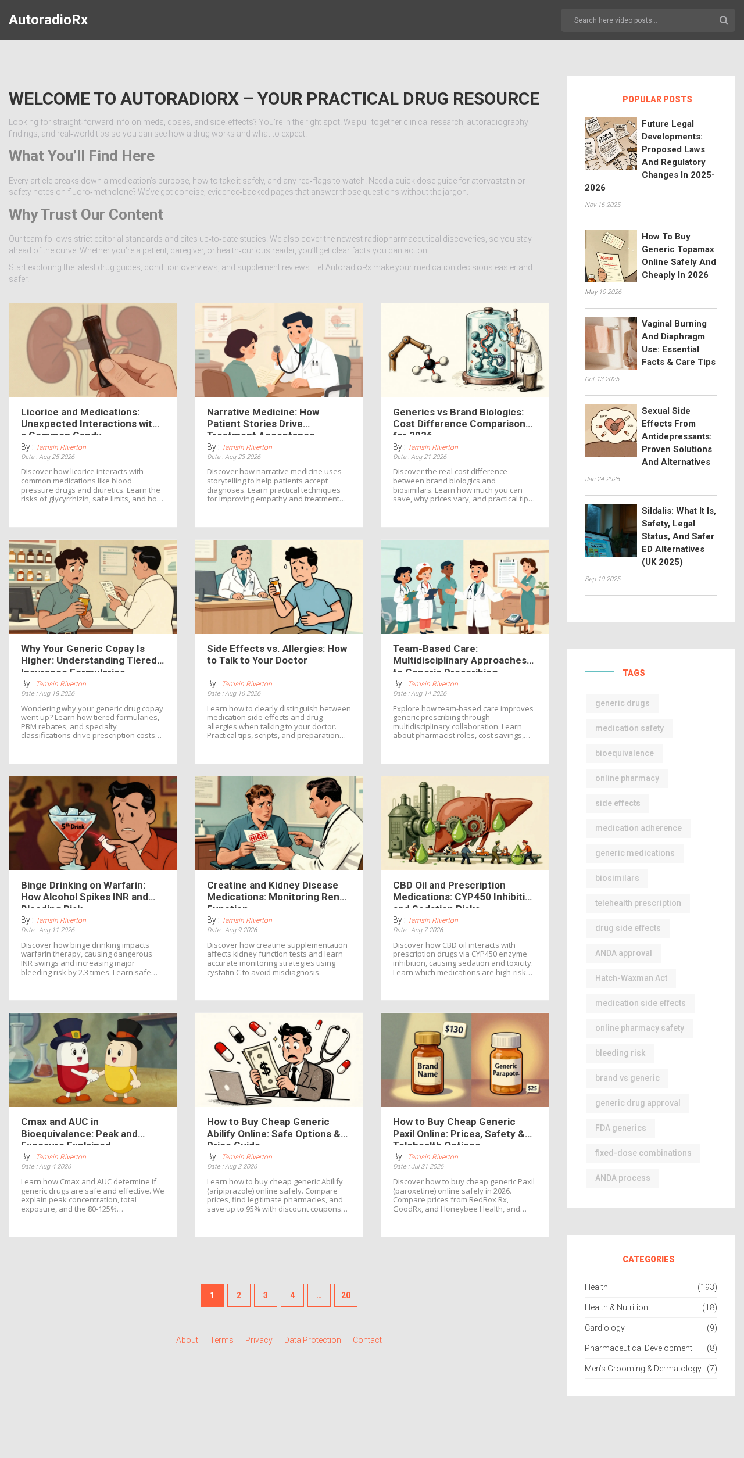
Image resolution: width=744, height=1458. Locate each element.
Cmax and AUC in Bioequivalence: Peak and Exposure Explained (79, 1130)
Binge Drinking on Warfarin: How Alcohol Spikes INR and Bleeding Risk (84, 893)
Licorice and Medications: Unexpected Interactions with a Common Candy (89, 420)
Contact (367, 1340)
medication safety (629, 728)
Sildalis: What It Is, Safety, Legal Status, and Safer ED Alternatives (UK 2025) (679, 536)
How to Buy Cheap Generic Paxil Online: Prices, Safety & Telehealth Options (459, 1130)
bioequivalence (624, 753)
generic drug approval (638, 1103)
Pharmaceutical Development (638, 1348)
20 (345, 1295)
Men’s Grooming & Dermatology (643, 1368)
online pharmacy (627, 778)
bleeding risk (620, 1053)
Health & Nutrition (616, 1307)
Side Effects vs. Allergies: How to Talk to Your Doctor (277, 654)
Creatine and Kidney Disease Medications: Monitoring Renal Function (277, 893)
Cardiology (605, 1327)
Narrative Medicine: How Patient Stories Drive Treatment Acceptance (263, 420)
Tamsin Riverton (60, 447)
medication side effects (640, 1003)
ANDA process (622, 1178)
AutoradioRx (48, 20)
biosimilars (617, 878)
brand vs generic (627, 1078)
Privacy (259, 1340)
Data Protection (312, 1340)
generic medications (635, 853)
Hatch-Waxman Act (631, 978)
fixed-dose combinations (643, 1153)
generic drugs (622, 703)
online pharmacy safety (639, 1028)
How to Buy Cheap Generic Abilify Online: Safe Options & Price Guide (274, 1130)
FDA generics (620, 1128)
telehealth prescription (638, 903)
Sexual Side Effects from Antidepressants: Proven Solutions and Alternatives (677, 436)
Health (596, 1287)
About (187, 1340)
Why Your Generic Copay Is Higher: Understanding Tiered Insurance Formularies (89, 657)
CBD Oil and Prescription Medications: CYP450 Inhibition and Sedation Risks (464, 893)
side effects (618, 803)
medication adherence (638, 828)
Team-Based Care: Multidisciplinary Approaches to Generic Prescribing (460, 657)
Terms (222, 1340)
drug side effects (628, 928)
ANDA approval (623, 953)
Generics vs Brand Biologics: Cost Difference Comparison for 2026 (459, 420)
